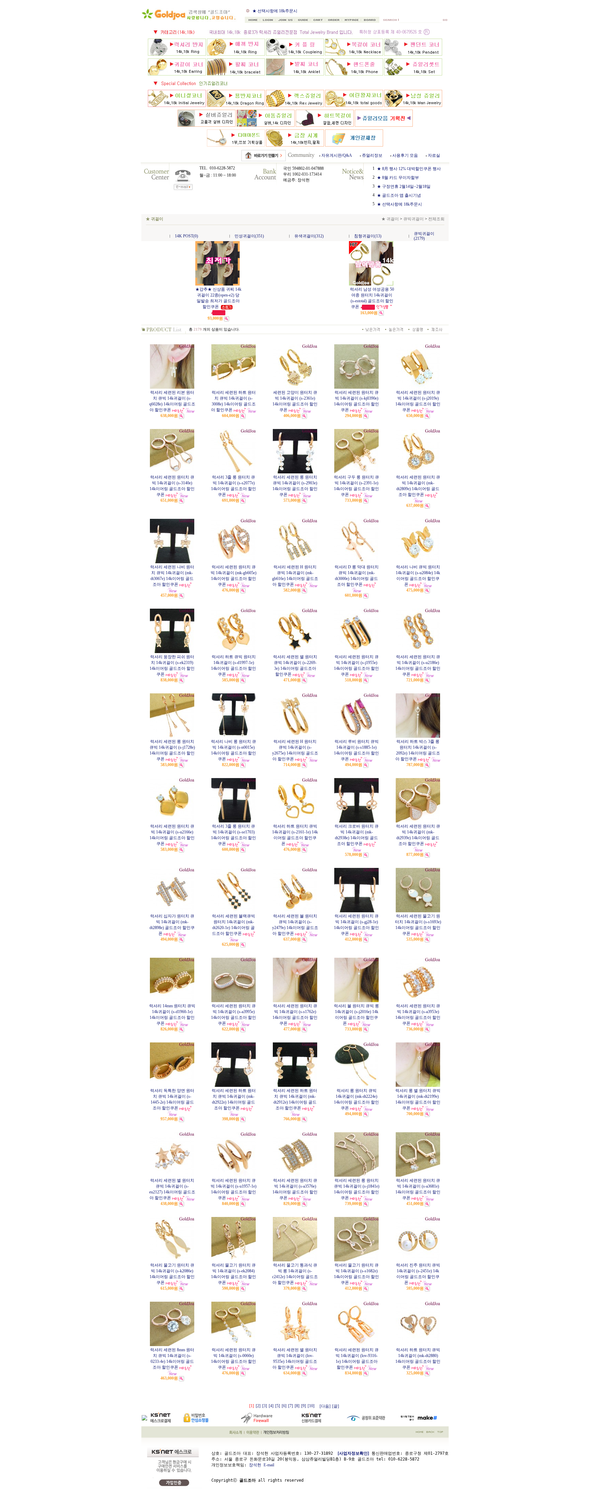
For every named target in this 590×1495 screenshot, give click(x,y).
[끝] (335, 1406)
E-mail (269, 1465)
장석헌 (255, 1465)
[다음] (325, 1406)
